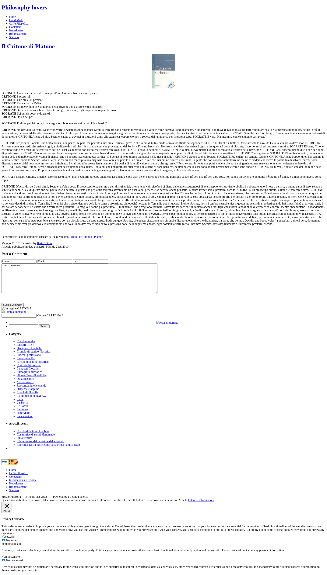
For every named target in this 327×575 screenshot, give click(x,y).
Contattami (15, 27)
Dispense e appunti (28, 389)
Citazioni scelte (26, 341)
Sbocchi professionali (29, 354)
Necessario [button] (8, 536)
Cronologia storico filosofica (34, 351)
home (12, 16)
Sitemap (14, 37)
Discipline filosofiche (29, 348)
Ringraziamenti (18, 33)
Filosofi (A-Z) (25, 344)
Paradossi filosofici (28, 368)
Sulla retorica (24, 437)
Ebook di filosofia (27, 392)
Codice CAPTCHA (49, 315)
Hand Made (16, 20)
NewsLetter (16, 30)
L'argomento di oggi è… (31, 395)
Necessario (12, 540)
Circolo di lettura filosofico (33, 361)
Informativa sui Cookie (23, 480)
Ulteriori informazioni (201, 500)
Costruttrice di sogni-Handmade (36, 434)
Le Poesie (22, 406)
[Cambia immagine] (14, 311)
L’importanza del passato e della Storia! (40, 441)
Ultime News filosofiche (31, 375)
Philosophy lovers (24, 7)
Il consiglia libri (26, 358)
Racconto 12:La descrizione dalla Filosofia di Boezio (48, 444)
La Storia (22, 402)
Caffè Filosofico (18, 23)
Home (12, 469)
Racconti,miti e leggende (31, 385)
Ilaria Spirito (44, 243)
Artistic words (25, 382)
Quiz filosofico (25, 378)
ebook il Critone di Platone (87, 236)
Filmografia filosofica (29, 372)
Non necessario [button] (11, 556)
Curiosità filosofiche (29, 365)
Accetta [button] (182, 500)
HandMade (23, 412)
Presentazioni (25, 416)
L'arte (20, 399)
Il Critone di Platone (28, 46)
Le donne (22, 409)
